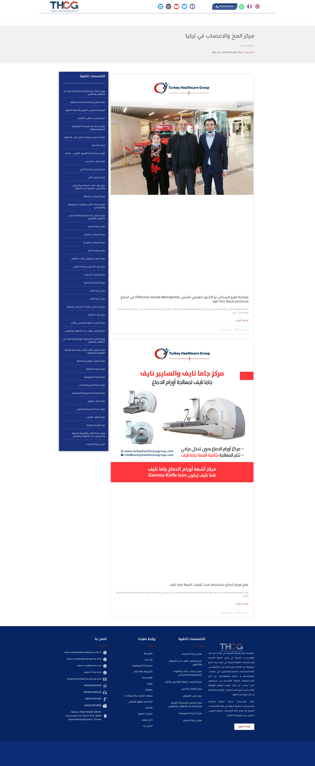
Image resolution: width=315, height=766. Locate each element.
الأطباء (239, 20)
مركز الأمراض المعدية (94, 243)
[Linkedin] (160, 6)
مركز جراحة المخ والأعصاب (92, 385)
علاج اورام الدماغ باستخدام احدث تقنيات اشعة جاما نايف (209, 585)
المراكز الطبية (250, 20)
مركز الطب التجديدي (95, 161)
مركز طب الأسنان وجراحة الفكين (89, 267)
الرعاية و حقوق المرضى (140, 702)
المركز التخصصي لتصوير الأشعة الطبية (85, 110)
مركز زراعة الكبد (97, 299)
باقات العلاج (151, 20)
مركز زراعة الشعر (96, 226)
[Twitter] (184, 6)
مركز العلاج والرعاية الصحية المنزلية (87, 102)
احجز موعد (147, 720)
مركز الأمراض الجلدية (94, 235)
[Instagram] (168, 6)
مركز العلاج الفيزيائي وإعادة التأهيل (88, 259)
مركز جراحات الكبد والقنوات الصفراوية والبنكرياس (187, 673)
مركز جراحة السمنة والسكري (90, 409)
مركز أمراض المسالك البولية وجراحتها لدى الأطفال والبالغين (185, 705)
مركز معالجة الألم (96, 251)
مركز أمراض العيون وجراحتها (91, 361)
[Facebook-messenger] (135, 745)
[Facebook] (192, 6)
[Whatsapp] (241, 7)
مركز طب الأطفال (96, 315)
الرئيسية (284, 20)
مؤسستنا (147, 678)
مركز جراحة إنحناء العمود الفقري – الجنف (85, 153)
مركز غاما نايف (98, 145)
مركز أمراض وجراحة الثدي (92, 169)
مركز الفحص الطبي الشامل (91, 118)
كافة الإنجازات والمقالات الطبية (207, 20)
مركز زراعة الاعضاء (95, 444)
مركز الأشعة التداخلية (94, 283)
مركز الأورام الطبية (96, 425)
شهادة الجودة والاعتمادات (138, 696)
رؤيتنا (150, 684)
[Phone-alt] (127, 745)
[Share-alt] (119, 745)
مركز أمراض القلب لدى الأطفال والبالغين (85, 331)
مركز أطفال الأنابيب (95, 417)
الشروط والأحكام (143, 672)
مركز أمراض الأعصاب (94, 275)
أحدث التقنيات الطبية (167, 20)
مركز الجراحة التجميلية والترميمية (89, 393)
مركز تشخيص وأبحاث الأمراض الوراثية (86, 307)
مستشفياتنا (264, 20)
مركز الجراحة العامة (95, 369)
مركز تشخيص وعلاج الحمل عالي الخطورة (84, 137)
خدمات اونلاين (185, 20)
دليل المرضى (229, 20)
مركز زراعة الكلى (97, 291)
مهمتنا (149, 690)
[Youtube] (176, 6)
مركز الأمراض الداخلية (94, 196)
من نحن (275, 20)
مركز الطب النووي (96, 401)
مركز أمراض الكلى (96, 177)
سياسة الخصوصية (142, 666)
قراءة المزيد (242, 320)
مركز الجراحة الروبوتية (94, 377)
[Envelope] (143, 745)
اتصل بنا (140, 20)
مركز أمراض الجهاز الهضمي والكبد (88, 323)
